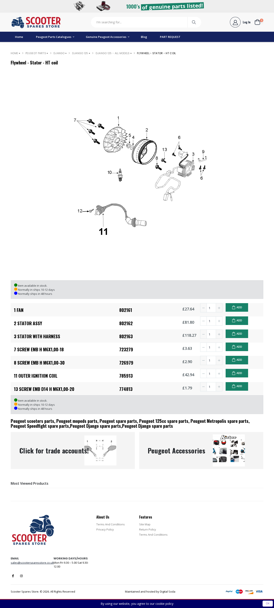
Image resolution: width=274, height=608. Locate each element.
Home (19, 37)
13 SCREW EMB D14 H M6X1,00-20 (44, 389)
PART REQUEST (170, 37)
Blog (144, 37)
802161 (125, 310)
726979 (126, 362)
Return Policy (147, 529)
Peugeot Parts (35, 53)
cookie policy (164, 604)
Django (59, 53)
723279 (126, 349)
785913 (126, 375)
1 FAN (19, 310)
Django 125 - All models (113, 53)
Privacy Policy (105, 529)
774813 (126, 389)
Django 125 (80, 53)
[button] (259, 22)
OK (268, 603)
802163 (126, 336)
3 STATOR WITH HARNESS (37, 336)
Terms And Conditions (110, 524)
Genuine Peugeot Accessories (106, 37)
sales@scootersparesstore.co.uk (32, 563)
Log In (246, 22)
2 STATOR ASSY (28, 323)
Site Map (144, 524)
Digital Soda (167, 591)
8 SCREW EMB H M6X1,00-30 (39, 362)
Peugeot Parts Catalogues (53, 37)
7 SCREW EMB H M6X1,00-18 (39, 349)
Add (239, 307)
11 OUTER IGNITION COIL (35, 375)
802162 (126, 323)
